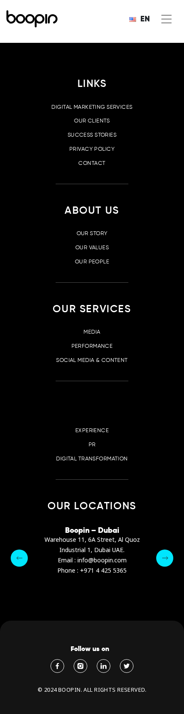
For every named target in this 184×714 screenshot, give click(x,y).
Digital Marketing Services (91, 107)
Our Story (92, 233)
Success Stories (92, 134)
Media (91, 332)
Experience (92, 430)
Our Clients (92, 120)
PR (92, 444)
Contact (91, 163)
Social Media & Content (92, 360)
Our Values (92, 247)
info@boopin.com (102, 560)
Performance (92, 346)
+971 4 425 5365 (103, 571)
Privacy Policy (92, 149)
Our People (92, 261)
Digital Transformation (92, 458)
